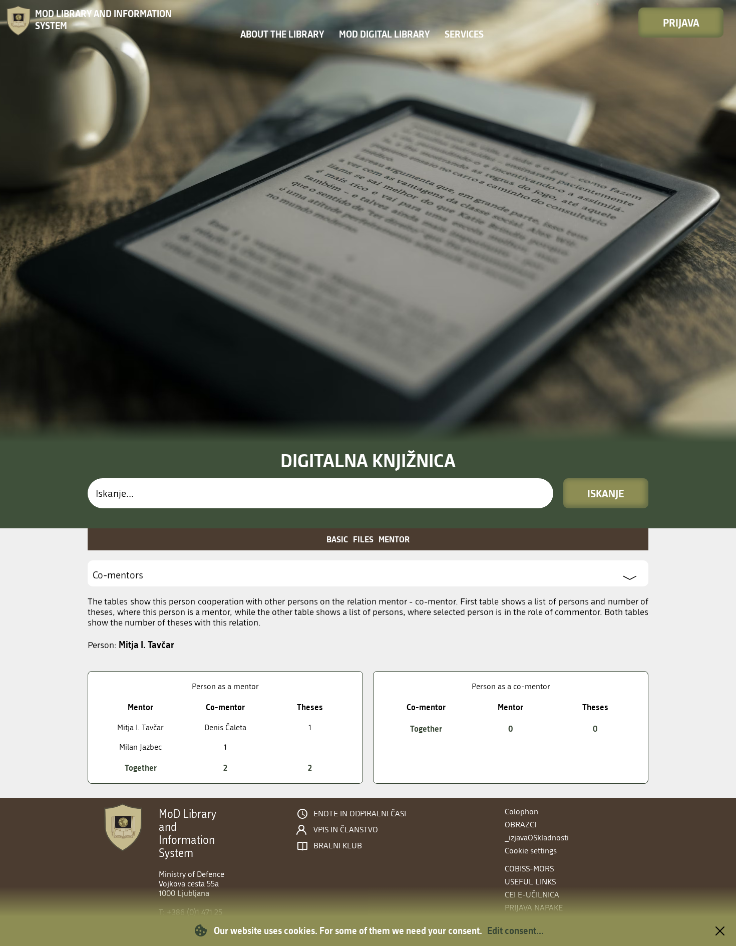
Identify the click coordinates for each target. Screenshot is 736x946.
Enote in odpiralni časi (359, 814)
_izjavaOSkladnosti (537, 837)
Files (363, 539)
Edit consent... (515, 930)
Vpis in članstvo (345, 830)
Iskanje (605, 493)
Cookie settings (531, 850)
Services (464, 34)
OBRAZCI (520, 824)
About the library (282, 34)
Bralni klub (337, 846)
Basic (337, 539)
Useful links (530, 881)
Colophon (521, 811)
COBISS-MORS (529, 868)
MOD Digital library (384, 34)
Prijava (681, 23)
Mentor (394, 539)
